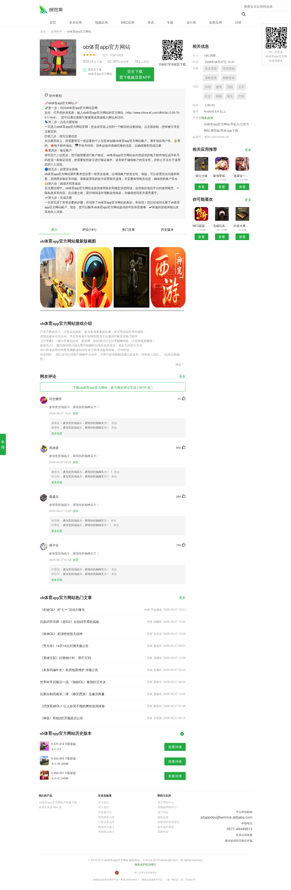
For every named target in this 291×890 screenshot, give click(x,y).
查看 (201, 186)
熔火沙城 (201, 175)
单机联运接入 (106, 831)
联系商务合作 (106, 817)
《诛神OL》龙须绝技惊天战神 (61, 633)
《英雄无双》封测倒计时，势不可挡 (65, 657)
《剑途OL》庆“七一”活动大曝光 (62, 609)
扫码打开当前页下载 (172, 64)
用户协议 (163, 812)
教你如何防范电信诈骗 (238, 840)
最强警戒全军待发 (222, 175)
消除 (230, 87)
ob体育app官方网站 (51, 9)
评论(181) (89, 229)
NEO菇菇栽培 (201, 225)
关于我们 (103, 802)
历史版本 (167, 229)
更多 (182, 376)
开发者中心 (105, 812)
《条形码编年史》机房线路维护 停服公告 (69, 669)
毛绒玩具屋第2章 (222, 225)
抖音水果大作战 (242, 225)
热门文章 (128, 229)
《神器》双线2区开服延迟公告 (61, 718)
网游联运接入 (106, 827)
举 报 (3, 444)
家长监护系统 (166, 827)
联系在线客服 (244, 835)
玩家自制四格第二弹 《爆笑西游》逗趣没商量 (72, 694)
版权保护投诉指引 (168, 822)
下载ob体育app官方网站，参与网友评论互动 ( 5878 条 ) (113, 387)
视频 (219, 96)
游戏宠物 (229, 68)
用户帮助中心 (166, 802)
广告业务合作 (106, 822)
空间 (241, 96)
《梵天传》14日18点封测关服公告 (64, 645)
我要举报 (163, 831)
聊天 (230, 96)
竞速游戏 (211, 68)
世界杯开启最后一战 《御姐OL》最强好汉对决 (73, 681)
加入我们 (103, 807)
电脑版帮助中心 (167, 807)
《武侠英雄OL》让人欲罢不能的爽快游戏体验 (72, 706)
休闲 (208, 87)
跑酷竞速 (229, 77)
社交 (208, 96)
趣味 (219, 87)
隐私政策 (207, 117)
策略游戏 (211, 77)
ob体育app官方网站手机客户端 (58, 802)
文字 (241, 87)
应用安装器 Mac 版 (50, 807)
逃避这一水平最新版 (242, 175)
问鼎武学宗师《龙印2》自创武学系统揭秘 (69, 621)
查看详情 (175, 747)
